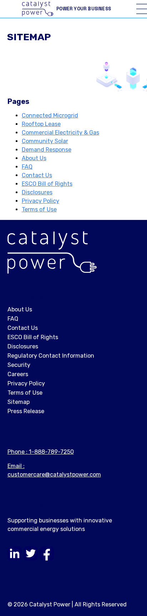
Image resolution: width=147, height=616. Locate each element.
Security (18, 365)
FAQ (27, 166)
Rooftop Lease (41, 124)
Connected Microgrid (50, 115)
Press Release (25, 411)
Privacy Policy (40, 201)
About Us (34, 158)
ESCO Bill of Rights (47, 183)
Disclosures (37, 192)
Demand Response (46, 149)
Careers (17, 374)
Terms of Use (39, 209)
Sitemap (18, 402)
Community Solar (45, 141)
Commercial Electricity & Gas (60, 132)
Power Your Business (83, 9)
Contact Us (37, 175)
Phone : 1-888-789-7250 (40, 451)
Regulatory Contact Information (50, 355)
